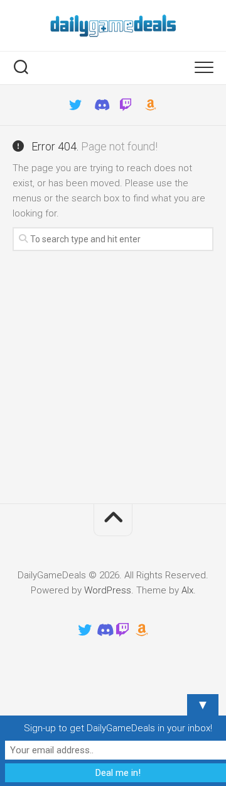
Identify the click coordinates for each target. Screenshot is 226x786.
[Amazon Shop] (150, 105)
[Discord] (100, 105)
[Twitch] (125, 105)
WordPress (107, 590)
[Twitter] (75, 105)
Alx (187, 590)
